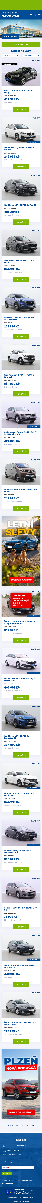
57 (28, 1125)
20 (17, 1125)
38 (22, 1125)
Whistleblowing (7, 1183)
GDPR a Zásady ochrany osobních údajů (17, 1180)
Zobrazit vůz (21, 109)
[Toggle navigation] (39, 14)
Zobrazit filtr (21, 44)
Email (5, 1167)
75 (33, 1125)
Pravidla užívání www (22, 1201)
